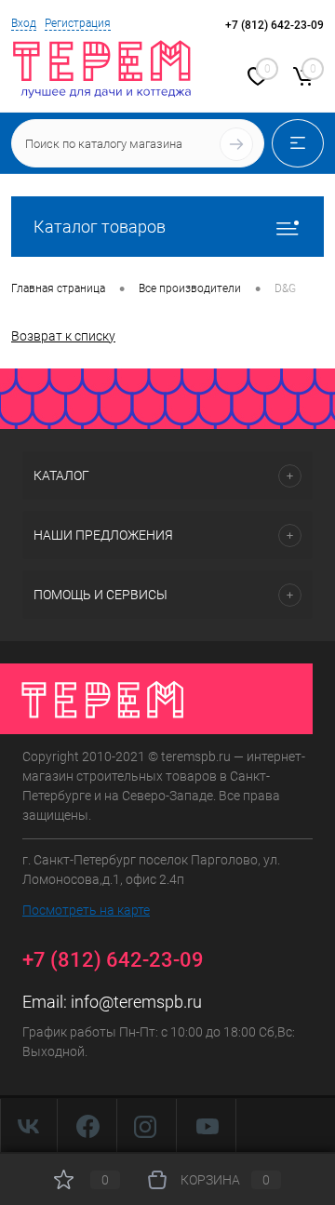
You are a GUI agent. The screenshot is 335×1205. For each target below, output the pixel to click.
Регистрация (78, 23)
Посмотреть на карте (86, 910)
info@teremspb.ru (136, 1001)
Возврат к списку (63, 335)
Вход (23, 23)
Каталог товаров (100, 226)
